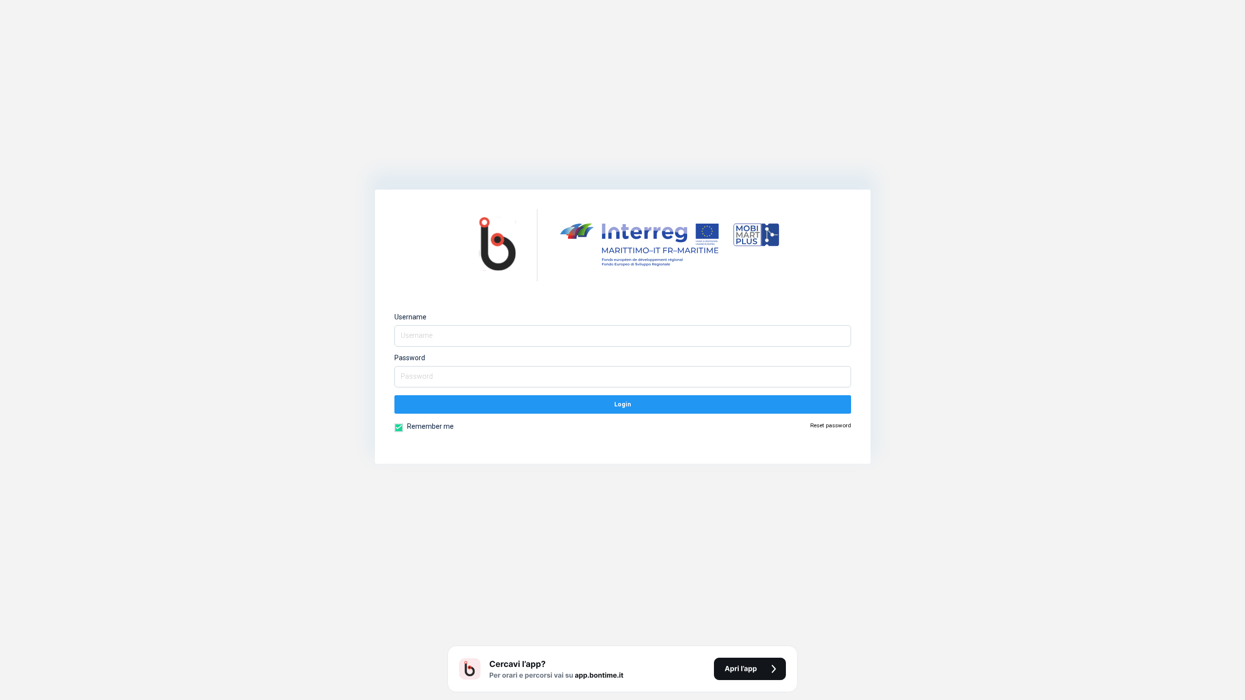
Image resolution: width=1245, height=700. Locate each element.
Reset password (830, 425)
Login (622, 404)
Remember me (430, 426)
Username (410, 317)
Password (409, 357)
